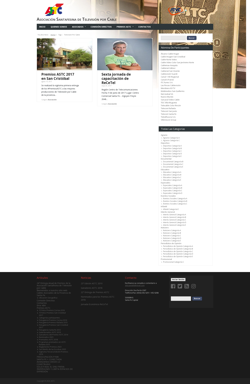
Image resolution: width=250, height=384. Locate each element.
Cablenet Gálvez (168, 68)
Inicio (42, 26)
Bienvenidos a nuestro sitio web (52, 290)
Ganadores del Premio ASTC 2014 (53, 334)
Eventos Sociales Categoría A (175, 198)
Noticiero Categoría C (172, 235)
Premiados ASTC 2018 (48, 339)
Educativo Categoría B (172, 175)
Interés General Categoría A (174, 214)
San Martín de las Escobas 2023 (52, 349)
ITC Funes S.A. (167, 82)
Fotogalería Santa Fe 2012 (50, 330)
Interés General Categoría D (174, 222)
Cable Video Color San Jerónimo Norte (177, 62)
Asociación (52, 100)
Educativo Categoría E (172, 180)
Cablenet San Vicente (170, 71)
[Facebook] (173, 286)
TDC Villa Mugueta (169, 102)
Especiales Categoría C (172, 190)
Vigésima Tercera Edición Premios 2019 (53, 352)
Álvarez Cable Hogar (170, 53)
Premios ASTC (122, 26)
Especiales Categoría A (172, 185)
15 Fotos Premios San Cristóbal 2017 (52, 313)
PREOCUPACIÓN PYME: (48, 356)
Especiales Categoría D (172, 193)
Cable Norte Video (169, 59)
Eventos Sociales (168, 196)
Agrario (164, 135)
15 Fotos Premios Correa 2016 (52, 310)
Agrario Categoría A (171, 138)
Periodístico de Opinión (171, 243)
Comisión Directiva (101, 26)
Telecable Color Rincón (171, 105)
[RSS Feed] (187, 286)
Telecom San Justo (169, 111)
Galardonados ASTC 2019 (50, 332)
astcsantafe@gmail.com (135, 285)
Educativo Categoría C (172, 177)
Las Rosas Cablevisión (171, 85)
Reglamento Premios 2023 (50, 346)
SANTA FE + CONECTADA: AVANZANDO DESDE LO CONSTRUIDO (49, 362)
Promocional (166, 259)
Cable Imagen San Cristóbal (173, 56)
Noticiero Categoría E (172, 240)
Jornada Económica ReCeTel (94, 304)
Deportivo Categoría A (172, 146)
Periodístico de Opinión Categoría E (178, 256)
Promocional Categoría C (173, 262)
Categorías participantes (49, 317)
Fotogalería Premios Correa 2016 (53, 320)
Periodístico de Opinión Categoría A (178, 246)
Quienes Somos (59, 26)
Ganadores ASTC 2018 (91, 288)
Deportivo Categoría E (172, 156)
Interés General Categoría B (174, 217)
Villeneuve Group (168, 119)
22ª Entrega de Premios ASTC (95, 292)
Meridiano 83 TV (168, 88)
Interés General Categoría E (174, 225)
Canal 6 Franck (167, 79)
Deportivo (165, 143)
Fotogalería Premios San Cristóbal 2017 (53, 326)
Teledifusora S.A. (168, 117)
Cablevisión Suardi (169, 74)
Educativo (165, 169)
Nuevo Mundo (167, 96)
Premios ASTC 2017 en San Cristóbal (57, 76)
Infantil (164, 206)
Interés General (168, 212)
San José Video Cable (170, 99)
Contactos (144, 26)
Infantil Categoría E (171, 209)
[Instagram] (194, 286)
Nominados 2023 (46, 337)
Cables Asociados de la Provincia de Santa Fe (54, 294)
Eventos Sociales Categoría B (175, 201)
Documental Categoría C (173, 164)
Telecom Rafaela (168, 108)
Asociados (76, 26)
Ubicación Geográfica (48, 297)
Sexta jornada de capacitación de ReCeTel (116, 78)
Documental (166, 158)
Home (53, 35)
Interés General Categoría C (174, 220)
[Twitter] (180, 286)
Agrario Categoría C (171, 140)
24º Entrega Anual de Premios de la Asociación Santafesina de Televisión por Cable (54, 285)
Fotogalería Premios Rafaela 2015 (53, 322)
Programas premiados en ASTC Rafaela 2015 (52, 343)
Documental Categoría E (173, 167)
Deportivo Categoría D (172, 153)
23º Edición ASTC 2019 (91, 283)
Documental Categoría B (173, 161)
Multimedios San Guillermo (172, 91)
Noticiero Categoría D (172, 238)
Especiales (165, 182)
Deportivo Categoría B (172, 148)
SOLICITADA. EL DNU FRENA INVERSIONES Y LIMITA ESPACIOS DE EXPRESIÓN (55, 369)
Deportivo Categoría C (172, 151)
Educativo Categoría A (172, 172)
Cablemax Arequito (169, 65)
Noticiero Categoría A (172, 230)
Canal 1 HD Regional (170, 76)
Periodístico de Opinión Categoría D (178, 254)
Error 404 (41, 305)
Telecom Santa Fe (168, 114)
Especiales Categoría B (172, 188)
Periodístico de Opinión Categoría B (178, 249)
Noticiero (165, 227)
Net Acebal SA (167, 94)
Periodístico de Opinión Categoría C (178, 251)
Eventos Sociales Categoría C (175, 204)
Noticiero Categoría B (172, 233)
